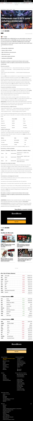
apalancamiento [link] (3, 101)
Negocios (4, 376)
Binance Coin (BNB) (21, 390)
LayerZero (8, 304)
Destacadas (5, 396)
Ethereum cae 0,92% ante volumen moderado (15, 19)
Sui (7, 334)
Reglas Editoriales (20, 364)
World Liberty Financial (10, 309)
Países (4, 374)
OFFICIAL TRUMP (10, 323)
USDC (2, 279)
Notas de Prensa (6, 364)
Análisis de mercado (3, 9)
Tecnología (5, 377)
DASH (2, 325)
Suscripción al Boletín (6, 399)
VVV (2, 306)
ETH (5, 38)
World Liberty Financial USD (10, 290)
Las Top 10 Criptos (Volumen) (8, 273)
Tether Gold (9, 315)
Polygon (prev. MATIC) (10, 302)
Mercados (11, 9)
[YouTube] (6, 31)
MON (2, 321)
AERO (2, 338)
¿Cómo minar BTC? (6, 415)
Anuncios (18, 359)
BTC (23, 77)
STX (2, 298)
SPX (2, 300)
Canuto (5, 36)
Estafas (4, 363)
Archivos (4, 407)
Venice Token (9, 306)
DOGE (2, 292)
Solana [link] (24, 134)
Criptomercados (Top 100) (22, 374)
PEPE (2, 328)
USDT (2, 275)
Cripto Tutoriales (6, 366)
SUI (1, 334)
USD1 (2, 290)
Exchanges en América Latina (8, 409)
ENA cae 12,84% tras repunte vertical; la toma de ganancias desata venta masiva (7, 259)
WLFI (2, 309)
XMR (2, 313)
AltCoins (18, 243)
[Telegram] (7, 31)
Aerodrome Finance (10, 338)
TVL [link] (8, 131)
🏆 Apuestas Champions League (9, 359)
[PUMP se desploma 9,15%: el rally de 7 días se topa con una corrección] (8, 239)
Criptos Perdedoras (6, 319)
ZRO (2, 304)
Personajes (5, 397)
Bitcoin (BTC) (20, 379)
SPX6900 (8, 300)
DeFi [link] (15, 98)
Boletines (4, 401)
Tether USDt (7, 275)
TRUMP (2, 323)
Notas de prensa (6, 379)
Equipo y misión (20, 365)
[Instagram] (4, 31)
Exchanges (5, 365)
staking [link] (30, 90)
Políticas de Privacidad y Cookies (8, 419)
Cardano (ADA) (20, 386)
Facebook (19, 369)
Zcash (6, 288)
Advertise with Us (20, 360)
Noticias (4, 362)
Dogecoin (6, 292)
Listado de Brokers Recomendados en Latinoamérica (12, 408)
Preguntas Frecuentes (7, 411)
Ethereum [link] (2, 38)
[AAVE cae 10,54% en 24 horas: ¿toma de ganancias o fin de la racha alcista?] (24, 239)
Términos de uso (6, 418)
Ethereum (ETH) (21, 380)
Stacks (8, 298)
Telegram (19, 370)
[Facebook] (3, 31)
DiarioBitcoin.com (30, 293)
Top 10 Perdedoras (21, 376)
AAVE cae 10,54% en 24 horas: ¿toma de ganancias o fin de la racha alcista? (23, 245)
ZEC (2, 288)
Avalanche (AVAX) (21, 388)
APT (2, 332)
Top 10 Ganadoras (21, 375)
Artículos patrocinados (7, 380)
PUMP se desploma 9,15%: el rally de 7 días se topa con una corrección (8, 245)
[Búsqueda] (3, 1)
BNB (2, 286)
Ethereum (8, 9)
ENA (2, 330)
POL (2, 302)
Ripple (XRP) (20, 381)
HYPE (2, 311)
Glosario (4, 368)
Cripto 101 (4, 413)
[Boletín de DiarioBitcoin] (9, 31)
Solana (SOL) (20, 385)
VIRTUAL (2, 336)
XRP (2, 284)
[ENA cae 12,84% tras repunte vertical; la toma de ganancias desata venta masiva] (8, 253)
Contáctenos (19, 358)
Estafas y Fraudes (6, 412)
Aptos (8, 332)
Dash (8, 325)
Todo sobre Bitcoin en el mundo (8, 398)
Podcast (5, 369)
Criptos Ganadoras (6, 296)
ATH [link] (12, 83)
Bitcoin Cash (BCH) (21, 384)
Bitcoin (6, 277)
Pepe (8, 328)
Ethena (8, 330)
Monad (8, 321)
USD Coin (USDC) (21, 382)
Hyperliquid (8, 311)
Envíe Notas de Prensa (21, 362)
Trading (14, 9)
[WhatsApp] (2, 31)
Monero (8, 313)
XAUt (2, 315)
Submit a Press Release (21, 363)
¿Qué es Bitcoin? (6, 414)
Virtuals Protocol (10, 336)
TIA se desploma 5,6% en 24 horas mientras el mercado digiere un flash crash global (25, 259)
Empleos (18, 366)
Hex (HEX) (19, 387)
